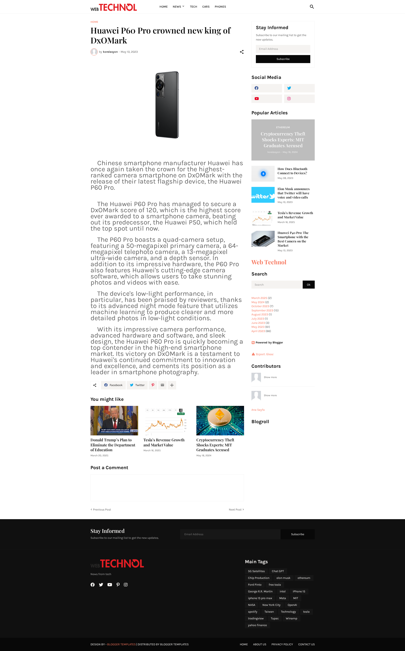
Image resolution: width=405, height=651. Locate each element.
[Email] (162, 385)
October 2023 (260, 306)
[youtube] (266, 99)
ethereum (304, 578)
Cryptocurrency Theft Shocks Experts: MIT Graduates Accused (215, 445)
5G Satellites (256, 571)
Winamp (291, 618)
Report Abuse (265, 354)
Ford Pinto (255, 584)
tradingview (256, 618)
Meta (282, 598)
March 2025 (259, 298)
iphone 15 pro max (260, 598)
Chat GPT (278, 571)
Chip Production (258, 578)
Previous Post (102, 509)
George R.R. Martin (260, 591)
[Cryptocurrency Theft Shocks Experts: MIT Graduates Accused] (220, 420)
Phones (220, 6)
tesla (306, 611)
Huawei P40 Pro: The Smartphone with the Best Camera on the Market (293, 239)
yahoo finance (257, 625)
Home (163, 6)
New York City (271, 605)
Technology (288, 611)
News (177, 6)
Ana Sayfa (258, 410)
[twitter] (299, 88)
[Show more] (172, 385)
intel (283, 591)
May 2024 (258, 302)
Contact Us (306, 644)
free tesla (275, 584)
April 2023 (258, 331)
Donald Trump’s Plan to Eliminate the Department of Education (112, 445)
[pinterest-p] (118, 585)
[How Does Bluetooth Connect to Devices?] (263, 174)
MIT (295, 598)
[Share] (241, 51)
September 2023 (262, 310)
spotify (252, 611)
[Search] (311, 6)
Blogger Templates (121, 644)
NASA (251, 605)
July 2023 (257, 318)
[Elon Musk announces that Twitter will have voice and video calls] (263, 195)
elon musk (283, 578)
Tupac (275, 618)
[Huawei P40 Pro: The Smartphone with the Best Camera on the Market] (263, 239)
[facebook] (266, 88)
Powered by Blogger (269, 342)
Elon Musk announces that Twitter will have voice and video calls (294, 193)
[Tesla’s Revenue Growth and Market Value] (167, 420)
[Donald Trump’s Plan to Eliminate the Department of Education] (114, 420)
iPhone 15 (299, 591)
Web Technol (268, 262)
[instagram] (299, 99)
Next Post (235, 509)
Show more (270, 377)
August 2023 (259, 314)
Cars (206, 6)
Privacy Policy (282, 644)
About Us (259, 644)
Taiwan (269, 611)
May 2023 (258, 327)
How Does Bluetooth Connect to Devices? (292, 171)
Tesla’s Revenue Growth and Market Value (164, 442)
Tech (193, 6)
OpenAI (292, 605)
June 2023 (258, 323)
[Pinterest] (153, 385)
